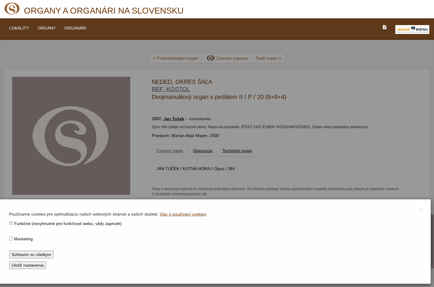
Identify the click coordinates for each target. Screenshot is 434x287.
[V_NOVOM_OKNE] (412, 29)
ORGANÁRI (75, 28)
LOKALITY (19, 28)
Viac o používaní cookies (183, 214)
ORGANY (47, 28)
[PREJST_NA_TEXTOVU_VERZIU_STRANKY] (384, 27)
